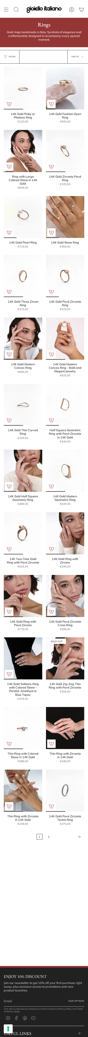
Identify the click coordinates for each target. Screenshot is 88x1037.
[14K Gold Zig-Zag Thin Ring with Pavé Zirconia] (65, 658)
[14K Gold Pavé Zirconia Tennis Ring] (65, 791)
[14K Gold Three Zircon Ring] (23, 276)
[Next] (68, 836)
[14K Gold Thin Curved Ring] (23, 405)
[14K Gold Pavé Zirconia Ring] (65, 276)
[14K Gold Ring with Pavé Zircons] (23, 596)
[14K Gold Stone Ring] (65, 217)
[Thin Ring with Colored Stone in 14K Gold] (23, 728)
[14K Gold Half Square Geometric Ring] (23, 471)
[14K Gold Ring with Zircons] (65, 533)
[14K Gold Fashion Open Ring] (65, 88)
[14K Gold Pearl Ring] (23, 217)
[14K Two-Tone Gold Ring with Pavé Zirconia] (23, 533)
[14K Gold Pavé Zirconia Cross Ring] (65, 596)
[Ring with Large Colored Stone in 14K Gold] (23, 151)
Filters (12, 56)
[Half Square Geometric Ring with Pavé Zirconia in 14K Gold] (65, 405)
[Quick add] (9, 104)
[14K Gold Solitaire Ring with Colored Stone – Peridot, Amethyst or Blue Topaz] (23, 658)
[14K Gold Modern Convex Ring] (23, 339)
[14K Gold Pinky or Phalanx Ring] (23, 88)
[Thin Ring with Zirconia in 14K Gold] (65, 728)
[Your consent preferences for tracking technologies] (8, 1028)
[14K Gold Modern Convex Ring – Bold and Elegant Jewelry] (65, 339)
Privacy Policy (65, 1009)
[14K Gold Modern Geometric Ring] (65, 471)
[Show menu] (6, 9)
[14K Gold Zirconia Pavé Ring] (65, 151)
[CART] (81, 9)
